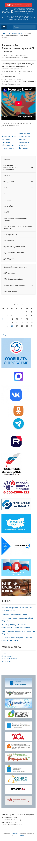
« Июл (3, 335)
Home (3, 33)
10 (2, 319)
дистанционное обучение (10, 126)
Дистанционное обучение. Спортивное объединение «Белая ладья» (8, 141)
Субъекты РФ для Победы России (14, 614)
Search (33, 27)
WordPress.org (7, 661)
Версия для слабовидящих (20, 5)
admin (5, 55)
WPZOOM (22, 836)
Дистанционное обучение (10, 57)
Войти (3, 654)
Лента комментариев (9, 659)
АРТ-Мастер (27, 123)
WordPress (14, 834)
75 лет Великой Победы (15, 33)
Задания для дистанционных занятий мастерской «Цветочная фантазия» (26, 141)
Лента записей (7, 656)
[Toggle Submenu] (32, 167)
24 (2, 326)
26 (12, 326)
